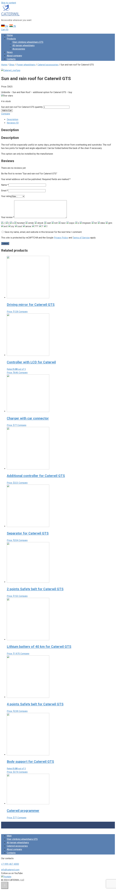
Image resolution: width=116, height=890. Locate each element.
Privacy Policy (61, 237)
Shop (11, 64)
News (10, 52)
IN (14, 26)
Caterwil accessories (47, 64)
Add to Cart (7, 110)
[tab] (61, 119)
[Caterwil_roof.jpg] (10, 70)
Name (4, 185)
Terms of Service (81, 237)
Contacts (11, 59)
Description (12, 119)
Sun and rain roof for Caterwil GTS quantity (22, 107)
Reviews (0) (13, 122)
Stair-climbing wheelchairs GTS (27, 42)
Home (10, 35)
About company (14, 55)
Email (4, 190)
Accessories (18, 49)
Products (11, 38)
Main (9, 835)
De (6, 26)
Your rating (6, 196)
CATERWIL (10, 14)
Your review (7, 217)
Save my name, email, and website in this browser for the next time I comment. (43, 232)
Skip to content (8, 2)
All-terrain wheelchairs (23, 45)
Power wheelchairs (25, 64)
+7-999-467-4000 (10, 864)
